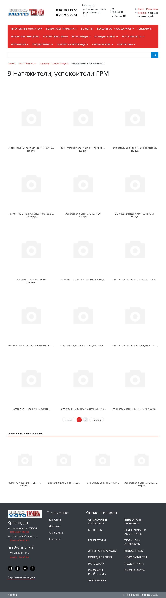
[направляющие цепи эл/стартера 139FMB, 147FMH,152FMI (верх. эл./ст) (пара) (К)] (135, 249)
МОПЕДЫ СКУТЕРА (100, 557)
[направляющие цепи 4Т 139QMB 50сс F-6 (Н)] (135, 315)
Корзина (142, 12)
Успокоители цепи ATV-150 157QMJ (134, 213)
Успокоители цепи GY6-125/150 (83, 213)
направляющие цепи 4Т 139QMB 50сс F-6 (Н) (137, 345)
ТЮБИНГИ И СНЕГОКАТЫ (132, 542)
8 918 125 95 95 (19, 557)
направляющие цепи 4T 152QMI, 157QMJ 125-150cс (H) (90, 345)
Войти (141, 8)
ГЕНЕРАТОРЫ (97, 540)
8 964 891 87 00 (66, 10)
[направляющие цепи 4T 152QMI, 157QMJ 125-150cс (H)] (83, 315)
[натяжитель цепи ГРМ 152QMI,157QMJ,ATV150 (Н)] (83, 249)
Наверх (12, 595)
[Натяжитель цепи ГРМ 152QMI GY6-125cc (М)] (83, 378)
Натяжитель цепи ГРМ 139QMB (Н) (31, 408)
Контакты (54, 539)
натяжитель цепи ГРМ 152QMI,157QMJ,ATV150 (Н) (87, 279)
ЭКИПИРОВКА (97, 580)
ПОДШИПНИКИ (134, 563)
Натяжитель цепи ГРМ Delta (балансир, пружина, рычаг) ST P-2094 (45, 213)
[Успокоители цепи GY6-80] (31, 249)
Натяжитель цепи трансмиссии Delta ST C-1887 (138, 147)
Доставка (54, 526)
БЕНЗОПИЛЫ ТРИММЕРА (133, 521)
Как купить (55, 519)
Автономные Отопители (97, 521)
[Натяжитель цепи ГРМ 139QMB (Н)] (31, 378)
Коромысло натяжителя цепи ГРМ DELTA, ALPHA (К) (36, 345)
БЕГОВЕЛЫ (95, 530)
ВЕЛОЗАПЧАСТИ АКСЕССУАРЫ (135, 532)
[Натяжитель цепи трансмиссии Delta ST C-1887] (135, 117)
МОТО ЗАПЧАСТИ (135, 557)
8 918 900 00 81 (66, 15)
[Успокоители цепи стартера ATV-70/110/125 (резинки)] (31, 117)
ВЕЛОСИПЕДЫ (133, 550)
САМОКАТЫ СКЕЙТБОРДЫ (97, 572)
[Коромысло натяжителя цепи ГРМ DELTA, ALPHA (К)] (31, 315)
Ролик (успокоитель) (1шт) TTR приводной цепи (86, 147)
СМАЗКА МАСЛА (134, 570)
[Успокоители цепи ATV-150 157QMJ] (135, 183)
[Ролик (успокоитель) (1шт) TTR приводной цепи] (83, 117)
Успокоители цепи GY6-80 (31, 279)
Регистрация (152, 8)
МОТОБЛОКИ (96, 563)
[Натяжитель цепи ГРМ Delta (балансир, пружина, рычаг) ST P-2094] (31, 183)
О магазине (56, 532)
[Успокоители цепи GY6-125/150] (83, 183)
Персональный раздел (21, 577)
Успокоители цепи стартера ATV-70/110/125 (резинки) (38, 147)
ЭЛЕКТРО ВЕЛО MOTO (102, 550)
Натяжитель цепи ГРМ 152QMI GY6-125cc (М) (85, 408)
